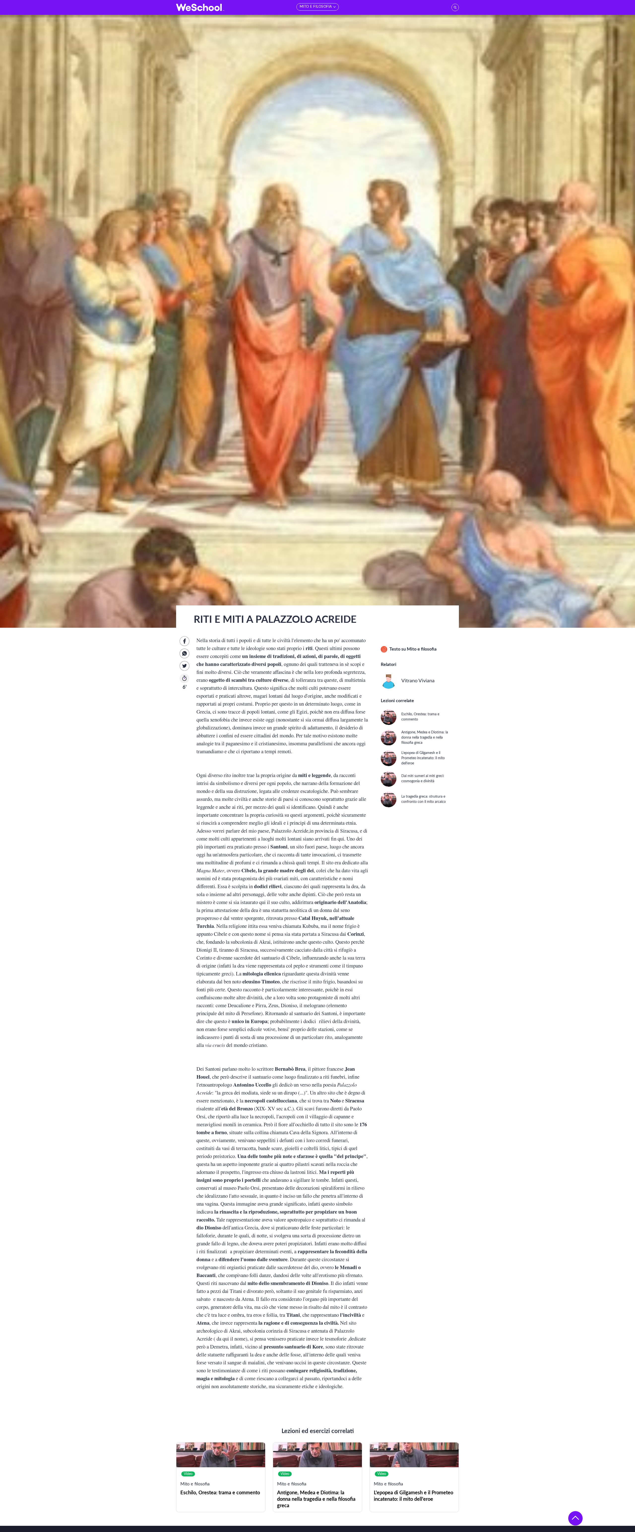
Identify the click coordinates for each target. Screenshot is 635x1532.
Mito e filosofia (422, 649)
